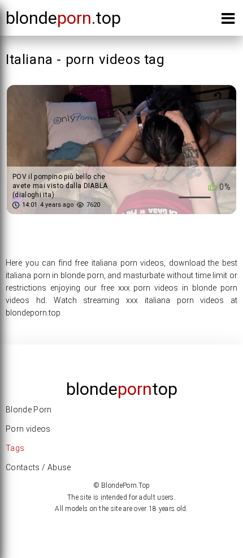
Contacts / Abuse (38, 467)
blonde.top (63, 18)
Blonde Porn (29, 409)
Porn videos (28, 428)
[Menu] (228, 21)
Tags (15, 448)
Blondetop (121, 389)
